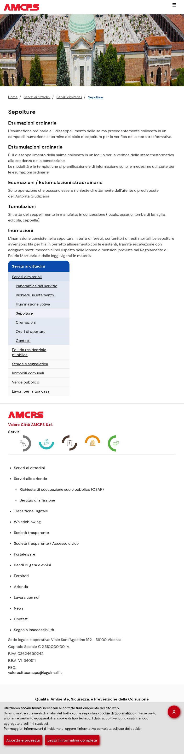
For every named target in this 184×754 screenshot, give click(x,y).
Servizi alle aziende (30, 478)
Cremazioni (26, 322)
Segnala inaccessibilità (34, 629)
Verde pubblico (25, 382)
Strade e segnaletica (30, 363)
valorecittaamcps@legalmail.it (35, 672)
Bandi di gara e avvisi (32, 565)
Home (12, 97)
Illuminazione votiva (33, 304)
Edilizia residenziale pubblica (29, 352)
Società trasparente (31, 532)
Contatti (23, 340)
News (18, 608)
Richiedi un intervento (35, 295)
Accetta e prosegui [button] (23, 740)
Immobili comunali (28, 373)
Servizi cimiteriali (69, 97)
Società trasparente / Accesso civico (46, 543)
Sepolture (95, 97)
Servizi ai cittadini (37, 97)
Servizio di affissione (37, 500)
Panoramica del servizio (36, 285)
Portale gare (24, 554)
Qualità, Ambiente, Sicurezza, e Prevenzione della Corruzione (92, 699)
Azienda (21, 586)
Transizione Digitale (31, 511)
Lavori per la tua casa (31, 391)
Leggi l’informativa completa (72, 740)
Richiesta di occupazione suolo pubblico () (62, 489)
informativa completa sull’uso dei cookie (109, 728)
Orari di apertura (31, 331)
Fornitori (21, 575)
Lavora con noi (26, 597)
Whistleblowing (27, 521)
